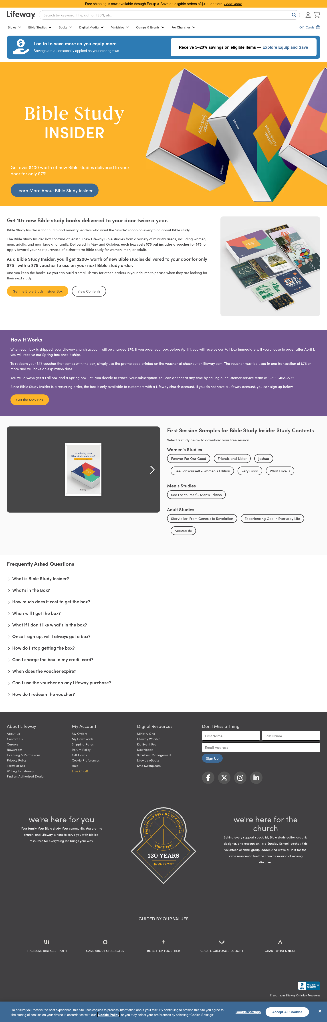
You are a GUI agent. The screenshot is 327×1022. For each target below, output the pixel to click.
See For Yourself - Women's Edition (202, 470)
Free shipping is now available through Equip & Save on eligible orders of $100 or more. (163, 3)
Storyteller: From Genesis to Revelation (202, 518)
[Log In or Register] (308, 15)
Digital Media (89, 27)
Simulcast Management (154, 755)
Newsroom (14, 749)
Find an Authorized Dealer (25, 776)
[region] (163, 1012)
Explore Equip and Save (285, 47)
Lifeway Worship (148, 739)
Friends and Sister (232, 458)
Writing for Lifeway (20, 771)
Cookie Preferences (86, 760)
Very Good (250, 470)
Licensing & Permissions (23, 755)
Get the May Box (29, 399)
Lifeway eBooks (148, 760)
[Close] (320, 1011)
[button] (163, 578)
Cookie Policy (108, 1014)
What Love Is (280, 470)
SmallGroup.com (149, 765)
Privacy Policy (16, 760)
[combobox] (169, 15)
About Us (13, 733)
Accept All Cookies (287, 1012)
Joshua (263, 458)
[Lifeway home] (21, 15)
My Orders (79, 733)
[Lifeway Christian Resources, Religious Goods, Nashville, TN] (309, 986)
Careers (12, 744)
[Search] (293, 15)
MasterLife (183, 530)
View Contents (89, 291)
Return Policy (81, 749)
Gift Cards (79, 755)
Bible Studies (37, 27)
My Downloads (82, 739)
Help (75, 765)
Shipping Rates (83, 744)
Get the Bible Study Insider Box (38, 291)
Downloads (145, 749)
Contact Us (15, 739)
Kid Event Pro (146, 744)
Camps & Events (147, 27)
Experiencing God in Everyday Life (272, 518)
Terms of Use (16, 765)
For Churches (181, 27)
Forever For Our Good (188, 458)
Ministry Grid (146, 733)
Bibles (12, 27)
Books (63, 27)
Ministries (117, 27)
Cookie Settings (248, 1012)
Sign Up (212, 758)
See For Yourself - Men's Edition (196, 494)
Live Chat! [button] (80, 770)
